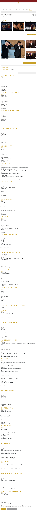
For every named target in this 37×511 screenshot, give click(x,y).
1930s (3, 9)
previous (1, 10)
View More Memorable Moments (30, 63)
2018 (30, 12)
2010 (3, 12)
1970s (17, 9)
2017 (27, 12)
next (35, 10)
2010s (30, 9)
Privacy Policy (4, 506)
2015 (20, 12)
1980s (20, 9)
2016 (23, 12)
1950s (10, 9)
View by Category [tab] (5, 69)
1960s (13, 9)
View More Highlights (32, 34)
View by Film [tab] (12, 69)
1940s (7, 9)
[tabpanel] (18, 289)
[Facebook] (33, 14)
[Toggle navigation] (1, 3)
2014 (17, 12)
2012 (10, 12)
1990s (23, 9)
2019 (33, 12)
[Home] (18, 3)
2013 (13, 12)
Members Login (31, 2)
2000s (27, 9)
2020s (34, 9)
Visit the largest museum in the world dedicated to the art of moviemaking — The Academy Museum (18, 0)
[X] (35, 14)
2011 (7, 12)
